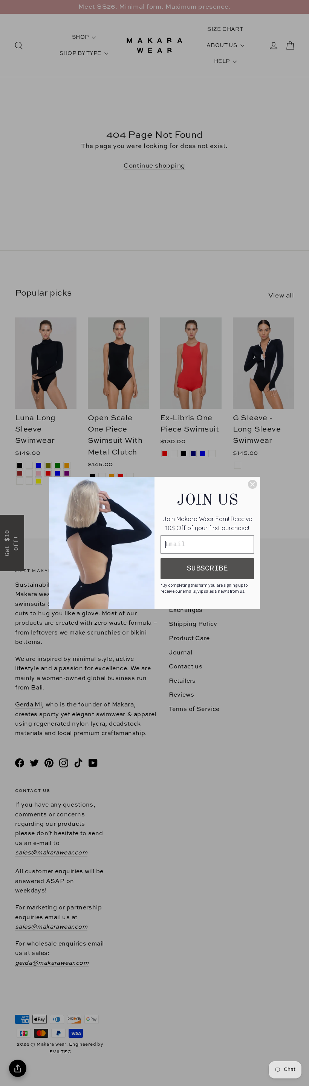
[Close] (252, 484)
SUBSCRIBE (207, 568)
